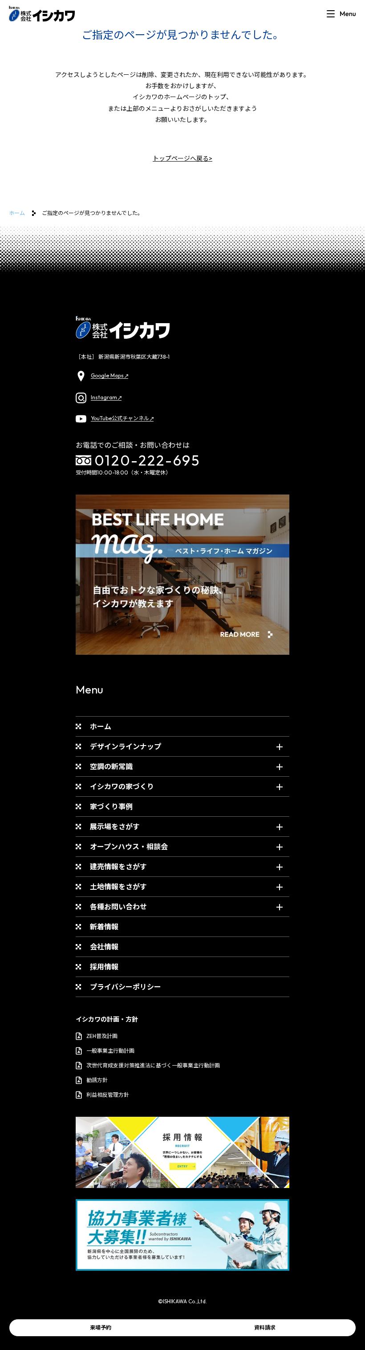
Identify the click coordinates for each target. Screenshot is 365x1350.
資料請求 (265, 1327)
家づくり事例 (111, 806)
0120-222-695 (147, 460)
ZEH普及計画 (102, 1036)
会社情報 (104, 946)
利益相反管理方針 (107, 1094)
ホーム (17, 213)
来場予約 (100, 1327)
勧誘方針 (97, 1080)
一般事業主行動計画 (110, 1050)
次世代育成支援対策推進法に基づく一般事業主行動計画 (153, 1065)
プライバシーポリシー (125, 986)
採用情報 (104, 966)
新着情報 (104, 926)
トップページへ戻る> (182, 158)
